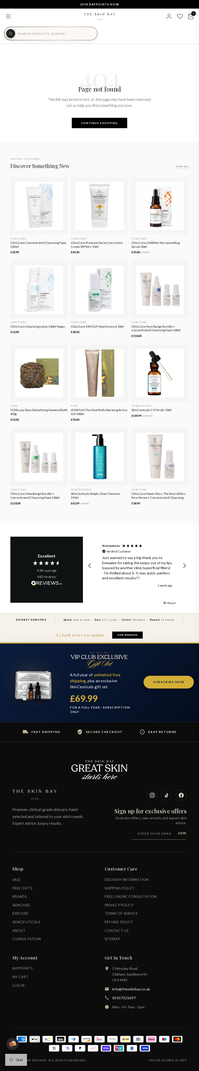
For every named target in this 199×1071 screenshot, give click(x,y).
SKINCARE (21, 905)
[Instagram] (152, 795)
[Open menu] (8, 16)
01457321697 (124, 998)
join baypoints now (99, 4)
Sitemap (112, 939)
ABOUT (19, 931)
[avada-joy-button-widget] (12, 1044)
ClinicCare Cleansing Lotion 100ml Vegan (37, 326)
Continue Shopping (99, 123)
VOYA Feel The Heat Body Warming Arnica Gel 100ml (99, 412)
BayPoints (22, 968)
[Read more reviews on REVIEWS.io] (46, 583)
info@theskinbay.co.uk (131, 989)
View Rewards (127, 635)
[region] (137, 565)
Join (182, 833)
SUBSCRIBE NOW (168, 682)
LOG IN (18, 986)
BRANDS (19, 897)
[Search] (10, 33)
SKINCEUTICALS (26, 922)
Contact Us (117, 931)
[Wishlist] (180, 16)
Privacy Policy (119, 905)
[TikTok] (166, 795)
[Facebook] (181, 795)
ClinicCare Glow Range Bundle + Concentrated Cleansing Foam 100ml (35, 495)
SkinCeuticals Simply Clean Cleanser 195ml (95, 495)
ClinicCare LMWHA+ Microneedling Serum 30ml (155, 244)
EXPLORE (20, 914)
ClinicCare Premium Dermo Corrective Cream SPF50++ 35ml (97, 244)
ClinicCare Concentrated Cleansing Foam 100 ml (38, 244)
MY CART (20, 977)
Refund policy (119, 922)
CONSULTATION (26, 939)
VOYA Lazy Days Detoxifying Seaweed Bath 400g (39, 412)
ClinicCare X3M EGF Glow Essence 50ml (97, 326)
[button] (90, 566)
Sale (16, 880)
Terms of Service (121, 914)
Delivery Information (127, 880)
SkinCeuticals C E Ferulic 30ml (151, 410)
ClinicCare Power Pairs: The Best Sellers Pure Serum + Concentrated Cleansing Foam (158, 496)
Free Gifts (22, 888)
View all (182, 166)
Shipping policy (120, 888)
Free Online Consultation (131, 897)
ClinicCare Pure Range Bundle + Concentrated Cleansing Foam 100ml (156, 328)
